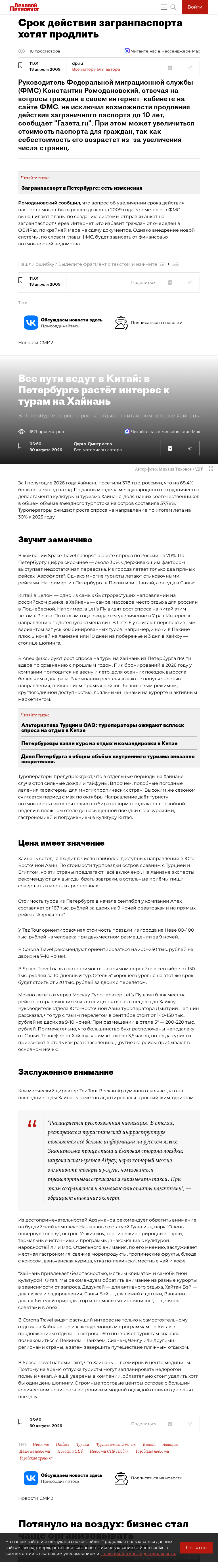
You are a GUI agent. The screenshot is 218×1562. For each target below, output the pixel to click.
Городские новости (152, 1451)
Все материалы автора (96, 69)
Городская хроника (36, 1458)
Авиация (170, 1444)
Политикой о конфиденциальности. (138, 1553)
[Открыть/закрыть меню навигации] (164, 7)
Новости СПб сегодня (109, 1451)
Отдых (62, 1444)
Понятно (196, 1547)
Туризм (82, 1444)
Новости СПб (70, 1451)
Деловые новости (35, 1451)
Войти (195, 7)
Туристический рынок (116, 1444)
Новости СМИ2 (35, 342)
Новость (41, 1444)
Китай (149, 1444)
